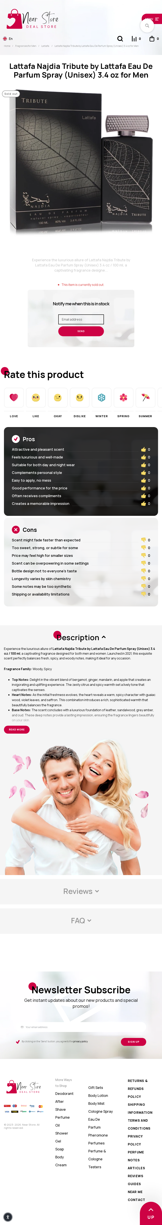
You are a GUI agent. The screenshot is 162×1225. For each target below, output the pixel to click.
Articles (136, 1168)
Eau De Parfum (94, 1123)
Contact (136, 1200)
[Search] (120, 39)
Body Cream (61, 1161)
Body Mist (96, 1103)
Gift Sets (95, 1087)
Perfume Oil (62, 1121)
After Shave (60, 1105)
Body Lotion (98, 1095)
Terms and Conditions (139, 1124)
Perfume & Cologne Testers (97, 1159)
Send (81, 331)
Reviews (136, 1176)
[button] (140, 19)
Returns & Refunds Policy (138, 1089)
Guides (134, 1184)
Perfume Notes (136, 1156)
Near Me (135, 1192)
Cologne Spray (100, 1111)
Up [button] (150, 1217)
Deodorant (64, 1093)
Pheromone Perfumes (98, 1139)
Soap (59, 1149)
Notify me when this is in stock (81, 304)
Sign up (133, 1041)
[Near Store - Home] (61, 19)
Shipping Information (140, 1108)
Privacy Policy (135, 1140)
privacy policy (80, 1041)
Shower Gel (61, 1137)
